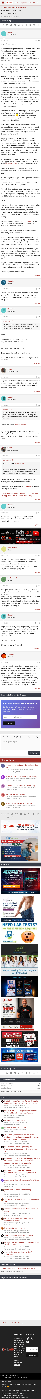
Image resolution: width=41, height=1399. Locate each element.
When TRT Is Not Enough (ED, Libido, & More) (19, 1107)
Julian (7, 770)
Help (34, 1384)
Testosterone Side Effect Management (21, 770)
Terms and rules (15, 1384)
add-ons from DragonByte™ (26, 1392)
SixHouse (8, 788)
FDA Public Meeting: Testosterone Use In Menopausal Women (19, 1219)
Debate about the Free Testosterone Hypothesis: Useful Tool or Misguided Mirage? (21, 1171)
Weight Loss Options (11, 1196)
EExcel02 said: (7, 460)
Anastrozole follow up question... (20, 803)
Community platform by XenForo (19, 1390)
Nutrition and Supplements (13, 1215)
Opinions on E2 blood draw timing (20, 785)
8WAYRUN (25, 1397)
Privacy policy (26, 1384)
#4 (39, 377)
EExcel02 (5, 17)
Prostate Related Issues (12, 1117)
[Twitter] (32, 1339)
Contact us (5, 1384)
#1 (39, 40)
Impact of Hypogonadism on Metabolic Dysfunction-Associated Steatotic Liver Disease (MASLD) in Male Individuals (21, 1137)
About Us (8, 1377)
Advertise (23, 1377)
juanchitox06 (31, 1268)
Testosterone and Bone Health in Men (18, 1235)
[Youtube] (27, 1342)
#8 (39, 556)
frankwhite (9, 805)
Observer (13, 1268)
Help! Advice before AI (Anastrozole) (21, 776)
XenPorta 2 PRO (6, 1397)
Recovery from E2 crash (16, 794)
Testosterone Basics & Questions (15, 1206)
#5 (39, 405)
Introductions (8, 1132)
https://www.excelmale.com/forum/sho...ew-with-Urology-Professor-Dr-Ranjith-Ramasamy (20, 494)
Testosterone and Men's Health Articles (17, 1143)
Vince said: (6, 409)
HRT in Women (9, 1225)
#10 (39, 623)
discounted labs (11, 164)
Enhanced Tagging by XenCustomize (13, 1395)
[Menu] (3, 2)
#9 (39, 586)
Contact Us (15, 1377)
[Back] (30, 2)
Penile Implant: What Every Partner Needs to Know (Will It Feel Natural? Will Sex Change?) (21, 1102)
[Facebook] (27, 1339)
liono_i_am (9, 779)
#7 (39, 513)
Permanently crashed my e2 (14, 1228)
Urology (28, 486)
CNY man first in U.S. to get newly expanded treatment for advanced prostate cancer (21, 1111)
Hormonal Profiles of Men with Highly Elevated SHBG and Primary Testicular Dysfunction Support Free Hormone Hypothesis (22, 1160)
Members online (8, 1264)
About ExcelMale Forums (18, 1362)
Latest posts (6, 1097)
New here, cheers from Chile (15, 1127)
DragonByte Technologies (11, 1394)
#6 (39, 456)
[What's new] (34, 2)
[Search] (38, 2)
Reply (38, 275)
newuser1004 (5, 1268)
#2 (39, 289)
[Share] (36, 40)
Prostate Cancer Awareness (14, 1120)
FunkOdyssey (21, 1268)
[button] (3, 737)
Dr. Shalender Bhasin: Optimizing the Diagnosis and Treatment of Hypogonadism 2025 (20, 1149)
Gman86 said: (7, 321)
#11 (39, 662)
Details (22, 1394)
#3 (39, 317)
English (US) (7, 1381)
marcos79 (9, 796)
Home (4, 1386)
